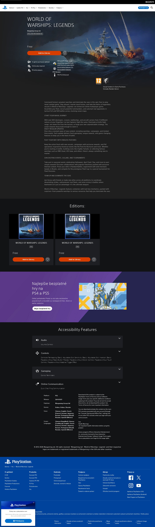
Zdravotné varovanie (109, 486)
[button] (64, 70)
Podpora (59, 8)
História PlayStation (11, 489)
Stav (79, 483)
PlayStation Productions (12, 484)
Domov (7, 467)
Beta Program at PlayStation (136, 497)
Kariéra (7, 478)
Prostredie (57, 475)
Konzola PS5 (33, 475)
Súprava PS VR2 (34, 481)
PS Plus (33, 8)
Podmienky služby (108, 475)
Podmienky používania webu (95, 522)
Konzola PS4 (33, 478)
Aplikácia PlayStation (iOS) (135, 491)
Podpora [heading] (81, 472)
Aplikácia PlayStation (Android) (136, 494)
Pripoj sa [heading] (130, 472)
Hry (27, 8)
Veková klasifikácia (109, 483)
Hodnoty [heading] (57, 472)
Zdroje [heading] (105, 472)
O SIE (6, 475)
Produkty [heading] (32, 472)
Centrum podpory (83, 475)
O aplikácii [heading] (9, 472)
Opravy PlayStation (84, 486)
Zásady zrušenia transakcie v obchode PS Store (112, 479)
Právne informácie (57, 522)
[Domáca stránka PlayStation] (5, 8)
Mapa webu (108, 522)
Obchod (11, 8)
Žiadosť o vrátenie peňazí (86, 491)
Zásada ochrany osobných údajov (75, 522)
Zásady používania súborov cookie (123, 522)
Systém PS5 (20, 8)
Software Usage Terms (142, 522)
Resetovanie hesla (84, 488)
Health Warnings (83, 424)
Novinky (51, 8)
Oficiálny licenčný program (111, 491)
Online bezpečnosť (59, 481)
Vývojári (105, 488)
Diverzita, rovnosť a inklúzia (62, 484)
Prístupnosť (57, 478)
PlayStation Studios (11, 481)
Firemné (7, 486)
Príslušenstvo (42, 8)
